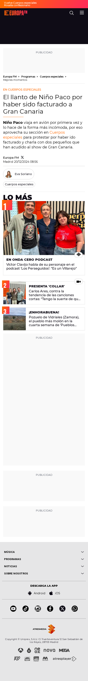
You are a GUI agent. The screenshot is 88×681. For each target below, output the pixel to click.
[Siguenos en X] (62, 611)
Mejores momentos (15, 79)
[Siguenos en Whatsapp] (75, 611)
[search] (72, 13)
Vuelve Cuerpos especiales (20, 2)
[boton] (64, 552)
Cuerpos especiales (52, 76)
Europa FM (10, 76)
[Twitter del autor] (22, 157)
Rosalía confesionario (17, 5)
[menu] (82, 12)
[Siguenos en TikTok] (26, 611)
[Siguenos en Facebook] (50, 611)
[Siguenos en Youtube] (13, 611)
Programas (28, 76)
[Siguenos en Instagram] (38, 611)
